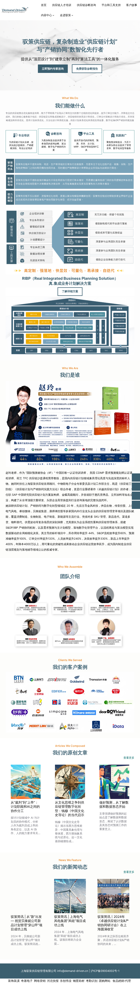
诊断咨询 (56, 133)
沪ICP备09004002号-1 (105, 971)
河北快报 (53, 980)
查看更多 (128, 757)
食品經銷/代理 (121, 980)
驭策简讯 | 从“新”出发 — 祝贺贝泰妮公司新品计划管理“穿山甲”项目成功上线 (26, 923)
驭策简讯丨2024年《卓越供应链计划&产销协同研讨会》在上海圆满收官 (113, 923)
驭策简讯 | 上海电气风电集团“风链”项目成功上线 (70, 921)
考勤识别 (91, 980)
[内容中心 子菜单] (53, 15)
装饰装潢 (14, 980)
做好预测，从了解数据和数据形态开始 (114, 804)
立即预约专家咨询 (53, 68)
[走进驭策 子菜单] (72, 15)
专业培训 (23, 135)
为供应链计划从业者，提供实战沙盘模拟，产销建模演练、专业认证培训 (21, 145)
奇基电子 (27, 980)
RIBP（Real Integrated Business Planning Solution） (70, 278)
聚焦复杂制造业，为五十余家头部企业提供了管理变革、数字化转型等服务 (119, 145)
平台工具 (88, 133)
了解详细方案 (70, 291)
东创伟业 (66, 980)
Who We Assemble (70, 566)
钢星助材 (79, 980)
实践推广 (121, 135)
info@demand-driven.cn (72, 971)
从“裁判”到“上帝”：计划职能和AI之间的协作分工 (25, 806)
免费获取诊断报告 (87, 68)
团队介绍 (70, 576)
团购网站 (104, 980)
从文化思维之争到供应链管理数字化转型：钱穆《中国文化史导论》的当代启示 (69, 808)
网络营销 (40, 980)
